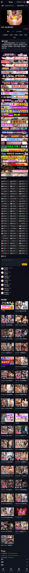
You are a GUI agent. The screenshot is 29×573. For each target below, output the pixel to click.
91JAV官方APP (18, 517)
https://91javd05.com (12, 553)
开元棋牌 (3, 366)
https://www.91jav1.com (13, 555)
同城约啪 (3, 423)
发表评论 (24, 264)
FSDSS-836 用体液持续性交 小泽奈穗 (9, 394)
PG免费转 (3, 310)
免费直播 (17, 423)
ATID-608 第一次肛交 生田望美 (22, 408)
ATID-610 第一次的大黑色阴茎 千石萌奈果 (10, 338)
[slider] (9, 23)
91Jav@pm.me (11, 557)
